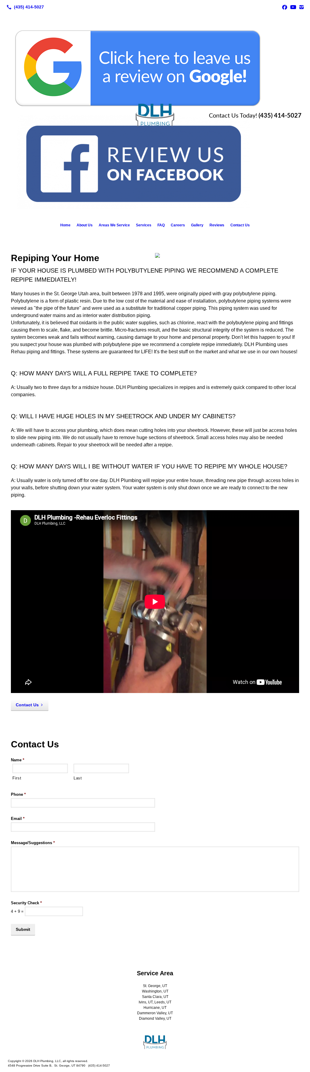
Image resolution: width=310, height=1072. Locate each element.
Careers (178, 225)
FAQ (161, 225)
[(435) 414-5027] (24, 7)
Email (18, 819)
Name (17, 760)
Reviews (216, 225)
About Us (85, 225)
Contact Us (240, 225)
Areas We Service (114, 225)
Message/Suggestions (33, 843)
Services (143, 225)
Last (78, 778)
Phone (18, 794)
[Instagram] (301, 7)
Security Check (26, 903)
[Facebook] (284, 7)
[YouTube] (293, 7)
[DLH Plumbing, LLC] (155, 1042)
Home (65, 225)
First (16, 778)
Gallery (197, 225)
